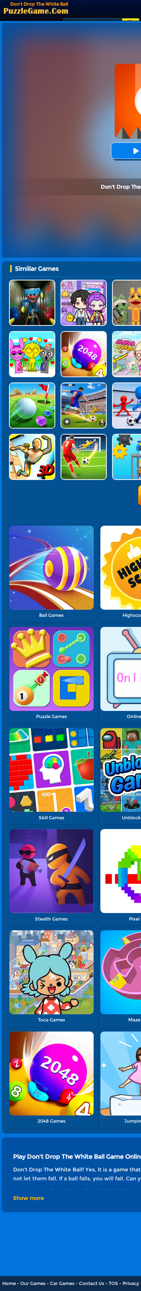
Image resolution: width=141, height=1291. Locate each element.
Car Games (62, 1283)
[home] (36, 10)
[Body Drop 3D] (32, 436)
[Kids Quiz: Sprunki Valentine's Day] (32, 334)
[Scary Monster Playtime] (32, 282)
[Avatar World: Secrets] (84, 282)
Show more (28, 1198)
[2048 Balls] (84, 334)
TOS (113, 1283)
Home (9, 1283)
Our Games (32, 1283)
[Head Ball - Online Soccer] (84, 385)
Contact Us (91, 1283)
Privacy (131, 1283)
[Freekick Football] (84, 436)
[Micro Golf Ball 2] (32, 385)
